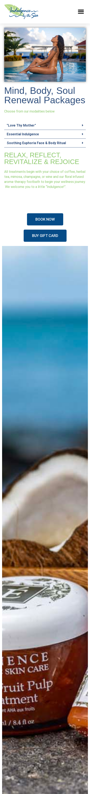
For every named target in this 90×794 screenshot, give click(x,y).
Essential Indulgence (23, 134)
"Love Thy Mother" (21, 125)
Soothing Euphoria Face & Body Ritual (36, 143)
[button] (81, 12)
